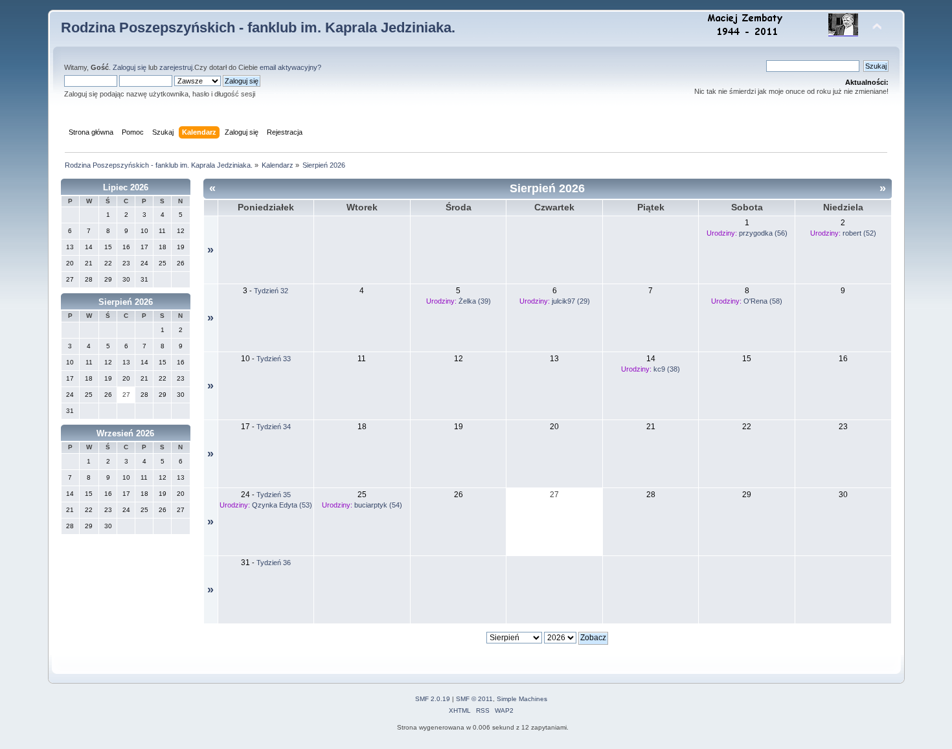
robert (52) (859, 233)
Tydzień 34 (273, 426)
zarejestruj (175, 67)
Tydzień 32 (271, 291)
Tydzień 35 (273, 494)
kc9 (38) (666, 369)
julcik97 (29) (571, 301)
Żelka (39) (475, 301)
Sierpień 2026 (125, 302)
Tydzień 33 (273, 359)
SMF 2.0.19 (432, 698)
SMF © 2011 (474, 698)
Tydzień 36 (273, 562)
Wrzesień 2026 (125, 433)
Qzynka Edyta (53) (282, 505)
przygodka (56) (763, 233)
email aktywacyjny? (290, 67)
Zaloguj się (129, 67)
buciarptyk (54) (378, 505)
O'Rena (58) (762, 301)
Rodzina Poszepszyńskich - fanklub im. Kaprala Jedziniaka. (258, 27)
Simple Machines (522, 698)
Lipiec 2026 (125, 187)
